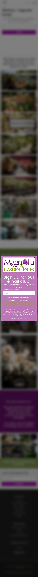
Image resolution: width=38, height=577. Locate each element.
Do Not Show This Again (19, 319)
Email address (12, 290)
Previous (3, 575)
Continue (19, 303)
